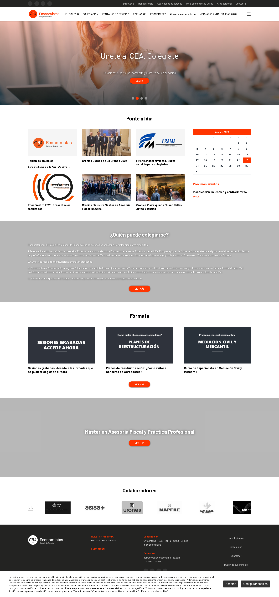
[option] (139, 63)
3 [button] (141, 98)
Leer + (139, 77)
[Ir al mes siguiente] (232, 132)
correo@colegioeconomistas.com (162, 557)
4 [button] (146, 98)
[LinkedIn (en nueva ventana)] (43, 3)
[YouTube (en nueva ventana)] (49, 3)
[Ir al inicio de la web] (44, 17)
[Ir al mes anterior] (211, 132)
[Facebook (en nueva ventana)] (30, 3)
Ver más (140, 288)
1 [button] (133, 98)
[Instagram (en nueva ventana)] (36, 3)
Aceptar (231, 584)
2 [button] (137, 98)
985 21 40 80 (154, 561)
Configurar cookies (255, 584)
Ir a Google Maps (152, 544)
